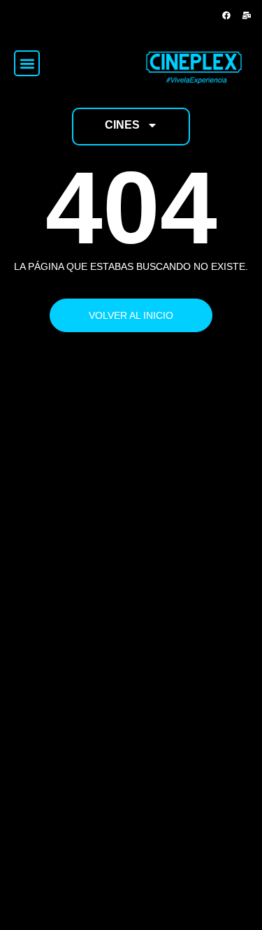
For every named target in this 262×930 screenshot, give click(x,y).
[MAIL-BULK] (246, 15)
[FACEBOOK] (226, 15)
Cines (122, 125)
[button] (27, 63)
